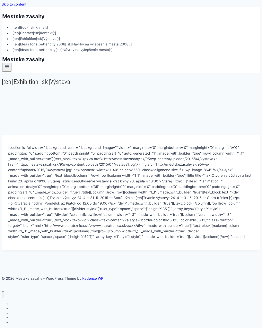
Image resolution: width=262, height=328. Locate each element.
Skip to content (14, 4)
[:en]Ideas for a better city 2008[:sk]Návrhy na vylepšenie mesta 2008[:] (72, 44)
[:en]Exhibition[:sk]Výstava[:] (36, 39)
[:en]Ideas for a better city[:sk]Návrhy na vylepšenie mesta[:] (62, 50)
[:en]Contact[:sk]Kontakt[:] (34, 33)
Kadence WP (92, 278)
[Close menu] (3, 294)
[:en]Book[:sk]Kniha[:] (30, 27)
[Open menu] (6, 67)
